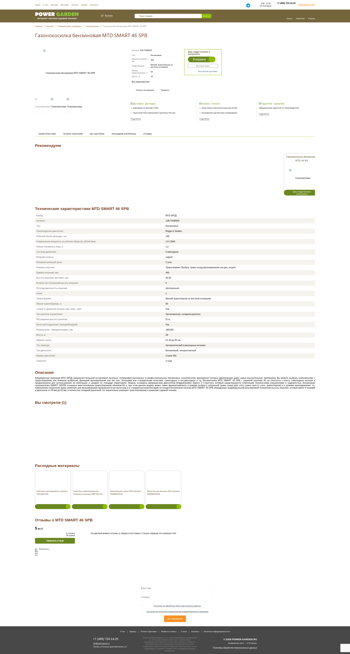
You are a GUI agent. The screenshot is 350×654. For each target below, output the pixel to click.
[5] (46, 45)
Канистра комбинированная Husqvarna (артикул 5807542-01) (88, 492)
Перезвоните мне (306, 5)
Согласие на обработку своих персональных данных (177, 606)
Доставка (65, 5)
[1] (36, 45)
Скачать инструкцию (145, 90)
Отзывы (147, 134)
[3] (41, 45)
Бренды (54, 5)
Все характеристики (140, 81)
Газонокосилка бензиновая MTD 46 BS (301, 158)
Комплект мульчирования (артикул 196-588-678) (52, 492)
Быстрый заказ (202, 66)
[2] (39, 45)
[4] (44, 45)
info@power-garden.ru (101, 643)
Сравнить (162, 90)
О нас (45, 5)
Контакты (94, 5)
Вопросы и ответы (168, 632)
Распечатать (44, 549)
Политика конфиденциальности (217, 632)
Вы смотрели (97, 134)
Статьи (184, 632)
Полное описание (73, 134)
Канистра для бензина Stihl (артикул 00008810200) (163, 492)
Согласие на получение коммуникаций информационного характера (177, 611)
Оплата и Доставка (149, 632)
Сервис (84, 5)
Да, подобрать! (175, 619)
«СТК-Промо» (251, 643)
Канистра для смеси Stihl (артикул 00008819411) (125, 492)
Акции (37, 5)
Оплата (75, 5)
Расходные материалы (124, 134)
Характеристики (47, 134)
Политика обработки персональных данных (235, 648)
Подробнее (136, 118)
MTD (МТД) (171, 215)
